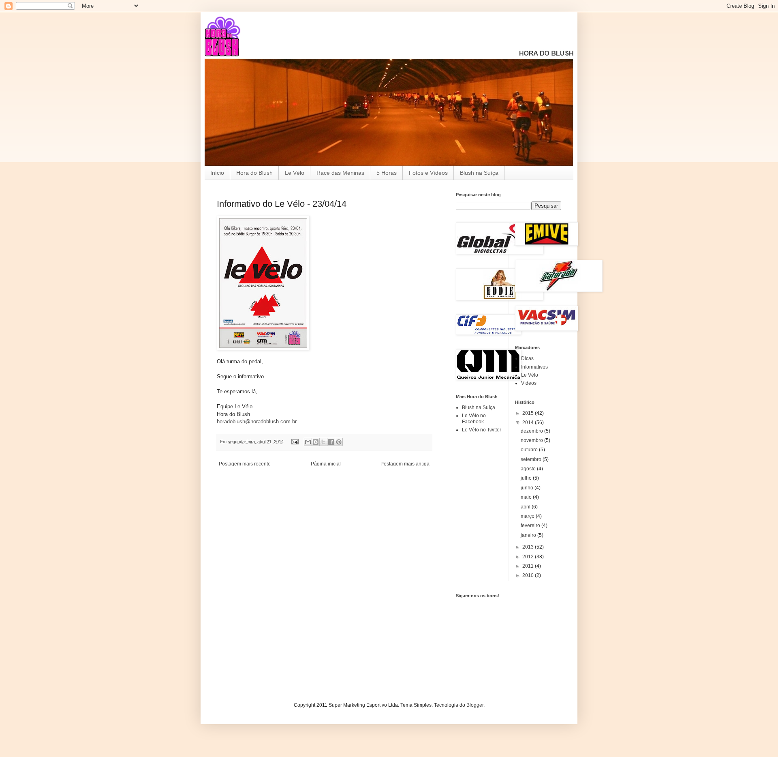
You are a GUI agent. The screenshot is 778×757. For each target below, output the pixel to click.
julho (527, 478)
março (528, 516)
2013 (528, 547)
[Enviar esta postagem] (294, 441)
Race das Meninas (340, 172)
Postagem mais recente (245, 464)
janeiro (529, 535)
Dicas (527, 358)
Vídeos (528, 383)
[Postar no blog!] (316, 442)
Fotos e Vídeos (428, 172)
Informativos (534, 367)
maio (527, 497)
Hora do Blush (254, 172)
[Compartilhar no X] (323, 442)
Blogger (474, 705)
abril (526, 507)
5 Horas (386, 172)
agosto (529, 469)
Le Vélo (294, 172)
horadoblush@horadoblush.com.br (257, 421)
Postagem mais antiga (405, 464)
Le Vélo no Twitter (481, 430)
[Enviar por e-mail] (308, 442)
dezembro (532, 431)
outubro (530, 449)
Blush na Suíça (479, 172)
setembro (532, 459)
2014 (528, 422)
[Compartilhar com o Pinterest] (339, 442)
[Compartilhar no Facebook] (331, 442)
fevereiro (531, 525)
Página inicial (326, 464)
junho (527, 488)
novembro (532, 440)
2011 (528, 566)
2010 (528, 575)
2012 (528, 557)
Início (217, 172)
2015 (528, 413)
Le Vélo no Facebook (474, 418)
